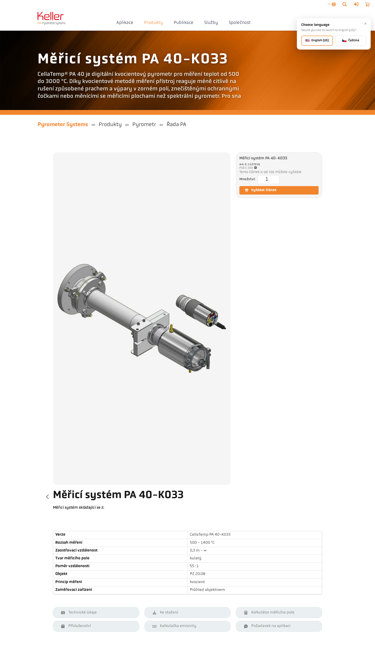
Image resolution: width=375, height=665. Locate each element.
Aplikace (124, 23)
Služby (211, 23)
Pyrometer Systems (63, 124)
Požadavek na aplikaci (271, 626)
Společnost (240, 23)
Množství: (247, 179)
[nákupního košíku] (367, 4)
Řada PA (176, 124)
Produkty (153, 23)
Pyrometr (144, 124)
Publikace (184, 23)
